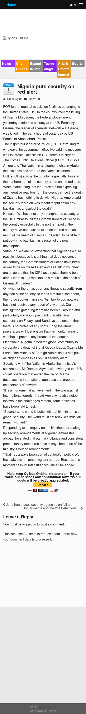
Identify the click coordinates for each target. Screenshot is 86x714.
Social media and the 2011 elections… (52, 508)
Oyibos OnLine (47, 707)
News (6, 63)
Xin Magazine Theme (43, 711)
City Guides (21, 66)
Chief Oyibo (14, 99)
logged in (29, 524)
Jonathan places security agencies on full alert (39, 504)
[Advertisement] (34, 575)
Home (11, 4)
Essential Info (35, 66)
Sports (77, 63)
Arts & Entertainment (64, 68)
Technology (49, 66)
